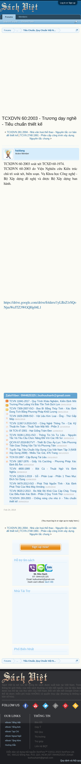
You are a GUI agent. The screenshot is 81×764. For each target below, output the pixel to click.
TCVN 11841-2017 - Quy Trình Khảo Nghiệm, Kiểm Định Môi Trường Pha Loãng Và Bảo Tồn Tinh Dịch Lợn (42, 403)
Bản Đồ (38, 722)
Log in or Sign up (67, 3)
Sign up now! (40, 547)
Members (23, 17)
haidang (20, 150)
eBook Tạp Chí (12, 731)
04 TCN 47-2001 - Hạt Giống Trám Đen (30, 430)
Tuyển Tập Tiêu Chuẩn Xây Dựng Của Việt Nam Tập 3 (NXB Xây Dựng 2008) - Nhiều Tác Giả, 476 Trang (42, 451)
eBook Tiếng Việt (13, 722)
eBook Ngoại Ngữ (13, 736)
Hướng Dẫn (10, 745)
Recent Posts (27, 22)
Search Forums (10, 22)
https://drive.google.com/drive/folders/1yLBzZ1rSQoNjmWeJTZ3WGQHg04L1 (40, 304)
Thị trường (40, 736)
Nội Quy (39, 732)
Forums (9, 17)
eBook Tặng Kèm (13, 740)
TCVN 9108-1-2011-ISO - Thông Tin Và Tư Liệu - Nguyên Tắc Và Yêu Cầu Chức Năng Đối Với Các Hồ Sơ (42, 437)
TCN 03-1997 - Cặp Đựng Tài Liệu (28, 457)
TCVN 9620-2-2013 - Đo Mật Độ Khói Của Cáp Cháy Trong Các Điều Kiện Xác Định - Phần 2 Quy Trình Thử (42, 493)
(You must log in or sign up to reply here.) (60, 521)
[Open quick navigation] (77, 30)
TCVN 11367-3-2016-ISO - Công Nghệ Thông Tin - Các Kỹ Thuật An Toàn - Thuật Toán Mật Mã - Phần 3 (42, 425)
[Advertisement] (40, 75)
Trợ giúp (39, 741)
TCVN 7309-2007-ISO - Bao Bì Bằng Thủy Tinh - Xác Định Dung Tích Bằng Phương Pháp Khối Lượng (42, 410)
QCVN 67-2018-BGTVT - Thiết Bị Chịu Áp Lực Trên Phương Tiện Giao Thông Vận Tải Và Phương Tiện (42, 444)
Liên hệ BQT (41, 746)
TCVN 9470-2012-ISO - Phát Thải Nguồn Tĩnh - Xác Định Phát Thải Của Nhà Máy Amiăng (42, 485)
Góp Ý (38, 727)
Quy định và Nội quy (70, 760)
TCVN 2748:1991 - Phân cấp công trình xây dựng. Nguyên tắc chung (47, 137)
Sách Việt (49, 582)
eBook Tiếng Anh (13, 727)
